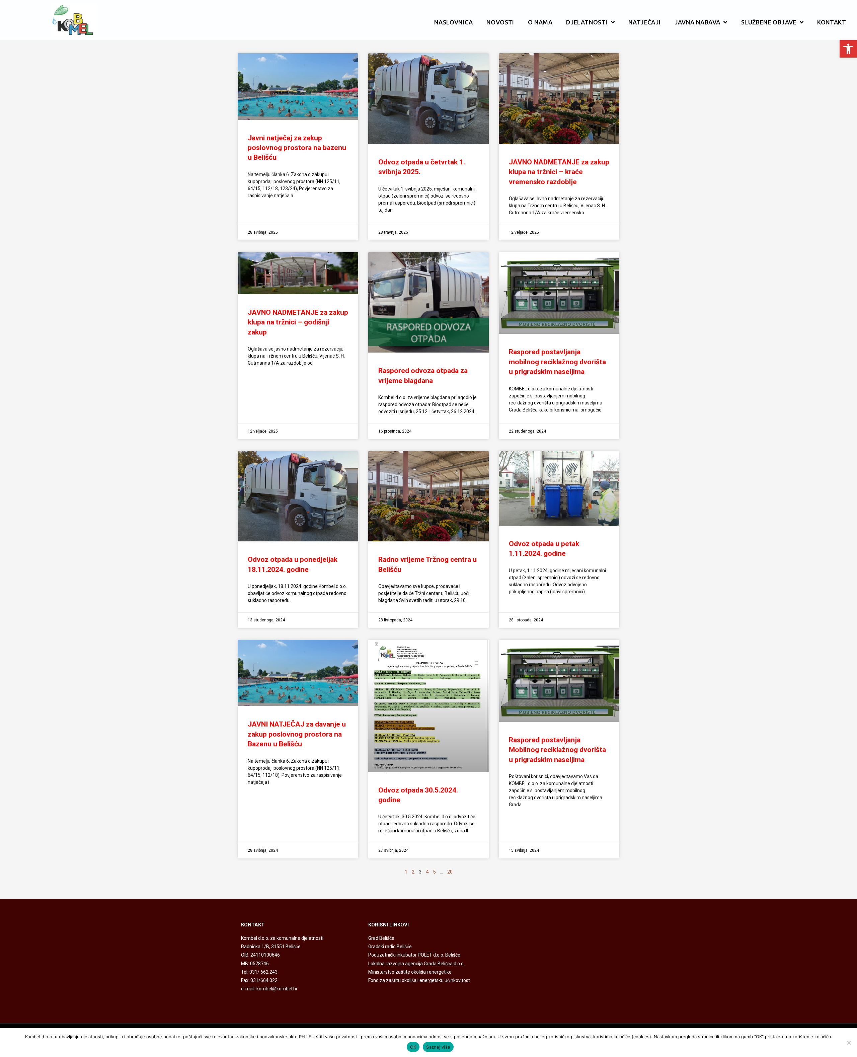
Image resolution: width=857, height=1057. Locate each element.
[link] (848, 49)
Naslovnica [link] (453, 22)
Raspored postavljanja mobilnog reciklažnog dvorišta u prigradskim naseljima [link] (557, 362)
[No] (848, 1042)
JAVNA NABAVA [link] (697, 22)
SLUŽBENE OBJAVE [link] (768, 22)
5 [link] (434, 872)
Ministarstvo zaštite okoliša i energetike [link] (410, 972)
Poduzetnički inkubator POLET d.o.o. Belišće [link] (414, 955)
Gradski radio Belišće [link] (390, 946)
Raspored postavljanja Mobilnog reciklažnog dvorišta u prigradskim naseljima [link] (557, 750)
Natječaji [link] (644, 22)
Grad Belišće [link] (381, 938)
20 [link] (450, 872)
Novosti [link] (500, 22)
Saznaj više (438, 1047)
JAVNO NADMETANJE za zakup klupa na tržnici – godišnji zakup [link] (298, 322)
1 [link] (406, 872)
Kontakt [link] (831, 22)
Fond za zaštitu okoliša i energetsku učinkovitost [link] (419, 980)
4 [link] (427, 872)
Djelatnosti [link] (586, 22)
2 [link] (413, 872)
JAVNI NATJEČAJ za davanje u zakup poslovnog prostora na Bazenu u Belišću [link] (297, 734)
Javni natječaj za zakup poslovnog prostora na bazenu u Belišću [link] (297, 148)
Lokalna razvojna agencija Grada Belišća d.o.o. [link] (416, 963)
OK (413, 1047)
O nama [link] (540, 22)
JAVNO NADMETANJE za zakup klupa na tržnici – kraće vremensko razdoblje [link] (559, 172)
